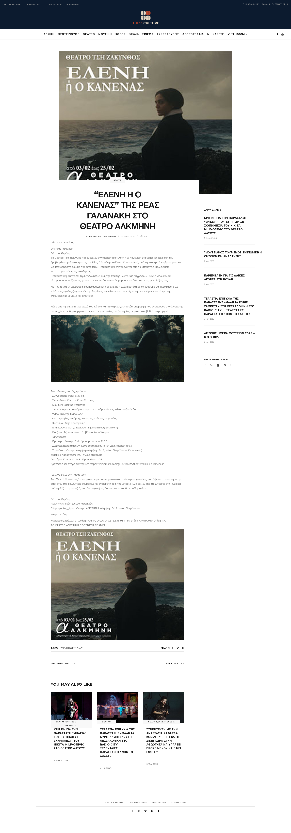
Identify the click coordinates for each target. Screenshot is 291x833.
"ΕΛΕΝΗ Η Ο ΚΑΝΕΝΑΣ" (71, 648)
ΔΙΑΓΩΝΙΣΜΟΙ (73, 4)
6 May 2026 (152, 764)
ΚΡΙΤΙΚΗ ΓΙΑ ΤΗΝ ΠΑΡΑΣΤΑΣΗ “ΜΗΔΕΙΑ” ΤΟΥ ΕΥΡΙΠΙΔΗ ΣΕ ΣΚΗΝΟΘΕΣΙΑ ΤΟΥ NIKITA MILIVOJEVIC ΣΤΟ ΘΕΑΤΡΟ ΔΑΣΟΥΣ (225, 225)
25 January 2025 (128, 236)
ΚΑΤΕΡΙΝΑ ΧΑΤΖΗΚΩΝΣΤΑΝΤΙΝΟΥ (102, 236)
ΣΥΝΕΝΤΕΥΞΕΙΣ (166, 722)
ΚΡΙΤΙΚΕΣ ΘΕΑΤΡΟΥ (71, 724)
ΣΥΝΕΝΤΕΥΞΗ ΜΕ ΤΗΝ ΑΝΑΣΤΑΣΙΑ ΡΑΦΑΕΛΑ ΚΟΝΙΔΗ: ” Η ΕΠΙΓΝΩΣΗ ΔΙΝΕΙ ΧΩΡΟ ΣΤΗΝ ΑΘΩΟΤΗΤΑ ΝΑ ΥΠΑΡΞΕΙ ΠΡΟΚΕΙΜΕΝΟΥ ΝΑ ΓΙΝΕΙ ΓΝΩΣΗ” (163, 741)
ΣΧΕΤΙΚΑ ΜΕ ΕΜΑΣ (12, 4)
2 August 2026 (61, 760)
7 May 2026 (105, 768)
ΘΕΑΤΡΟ (118, 180)
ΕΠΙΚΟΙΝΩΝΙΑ (55, 4)
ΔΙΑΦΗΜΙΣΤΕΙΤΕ (35, 4)
